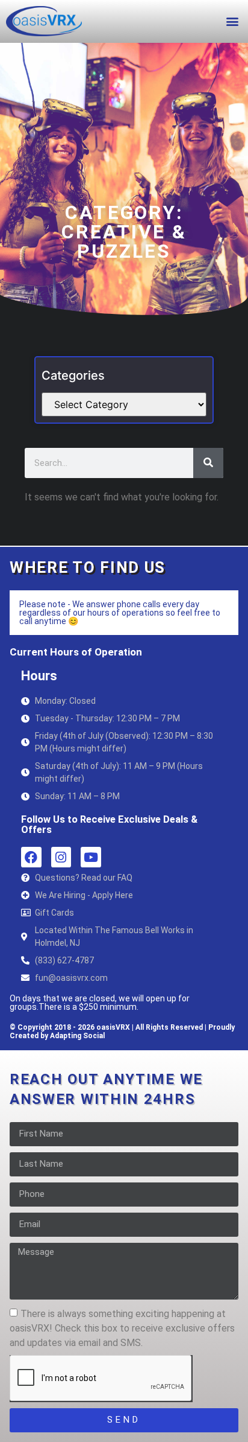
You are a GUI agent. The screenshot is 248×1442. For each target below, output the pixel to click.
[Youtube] (91, 857)
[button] (232, 21)
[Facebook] (31, 857)
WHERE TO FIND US (88, 567)
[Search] (208, 463)
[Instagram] (61, 857)
